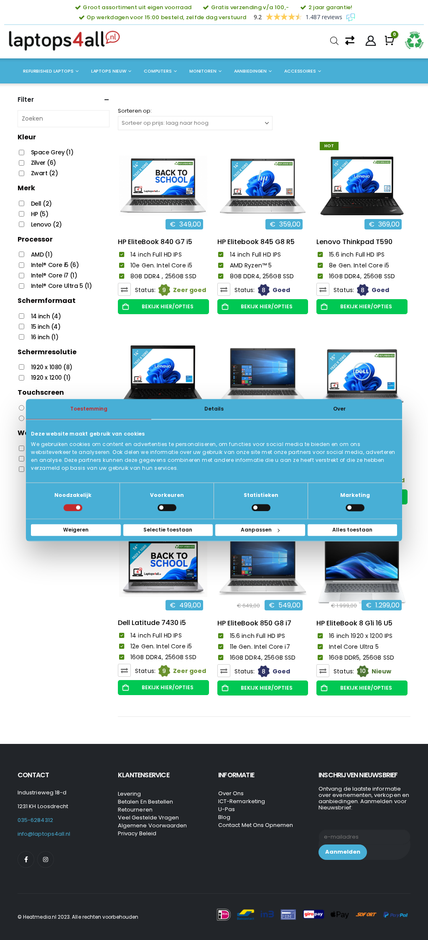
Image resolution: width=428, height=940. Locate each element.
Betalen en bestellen (145, 802)
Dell (41, 203)
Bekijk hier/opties (168, 306)
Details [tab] (214, 408)
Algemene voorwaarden (152, 825)
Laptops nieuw (108, 71)
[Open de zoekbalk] (334, 41)
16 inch (45, 337)
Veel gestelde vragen (148, 818)
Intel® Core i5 (55, 265)
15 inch (46, 327)
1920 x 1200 (51, 377)
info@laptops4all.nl (44, 834)
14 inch (46, 316)
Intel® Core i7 (54, 275)
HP (39, 214)
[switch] (167, 507)
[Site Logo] (67, 41)
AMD (42, 254)
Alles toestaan (352, 529)
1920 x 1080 (51, 367)
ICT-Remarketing (241, 801)
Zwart (44, 173)
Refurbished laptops (48, 71)
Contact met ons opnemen (255, 825)
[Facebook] (26, 859)
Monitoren (203, 71)
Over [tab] (339, 408)
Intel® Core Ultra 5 (61, 286)
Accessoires (300, 71)
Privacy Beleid (137, 833)
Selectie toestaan (167, 529)
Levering (129, 794)
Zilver (43, 163)
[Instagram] (45, 859)
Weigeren (76, 529)
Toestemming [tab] (88, 408)
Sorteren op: (135, 111)
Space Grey (52, 152)
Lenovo (46, 224)
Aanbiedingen (250, 71)
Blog (224, 817)
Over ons (231, 793)
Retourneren (135, 810)
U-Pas (226, 809)
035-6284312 (35, 820)
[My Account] (371, 41)
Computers (158, 71)
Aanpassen (256, 529)
